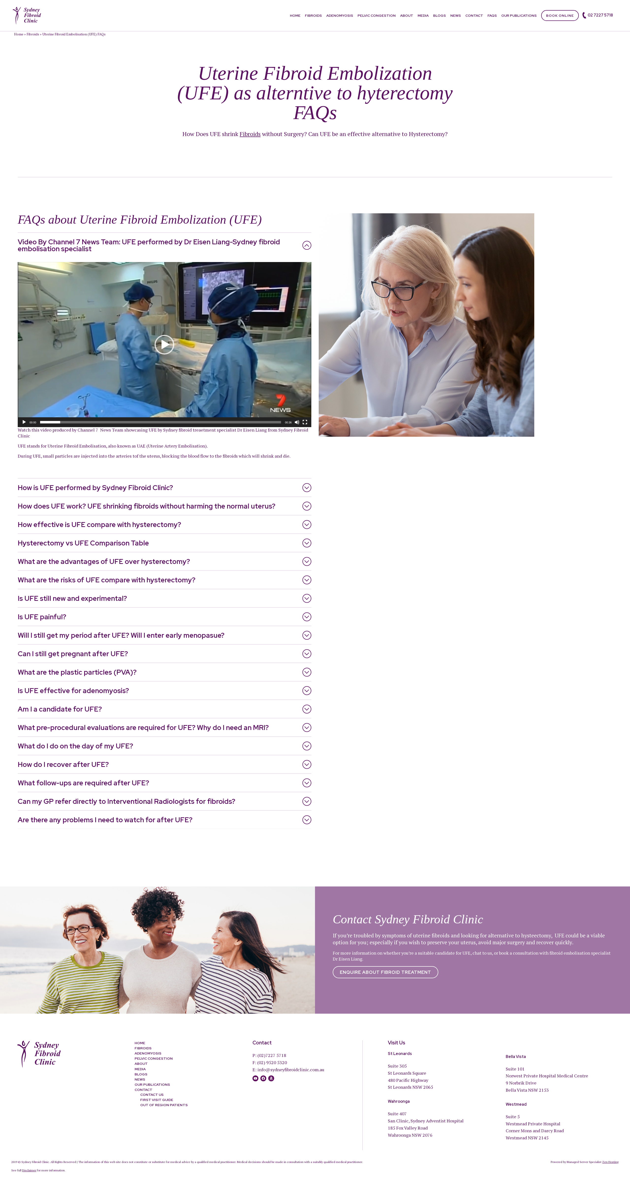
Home (295, 15)
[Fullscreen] (304, 422)
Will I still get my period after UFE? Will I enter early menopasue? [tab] (121, 635)
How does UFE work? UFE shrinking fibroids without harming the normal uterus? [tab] (146, 506)
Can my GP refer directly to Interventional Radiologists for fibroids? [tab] (126, 801)
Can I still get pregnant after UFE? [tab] (73, 653)
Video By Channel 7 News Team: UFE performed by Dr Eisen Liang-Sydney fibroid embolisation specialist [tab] (149, 245)
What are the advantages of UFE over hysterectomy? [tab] (104, 561)
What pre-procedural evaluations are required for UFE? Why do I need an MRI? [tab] (143, 727)
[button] (164, 345)
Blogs (439, 15)
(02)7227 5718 (271, 1055)
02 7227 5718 (600, 15)
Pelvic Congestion (377, 15)
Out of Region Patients (164, 1105)
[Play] (24, 422)
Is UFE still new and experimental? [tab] (72, 598)
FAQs (492, 15)
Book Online (560, 15)
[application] (164, 344)
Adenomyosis (339, 15)
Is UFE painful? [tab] (42, 616)
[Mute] (297, 422)
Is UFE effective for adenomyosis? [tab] (73, 690)
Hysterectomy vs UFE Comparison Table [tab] (83, 543)
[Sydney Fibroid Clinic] (27, 15)
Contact (474, 15)
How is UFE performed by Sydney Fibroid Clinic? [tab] (95, 487)
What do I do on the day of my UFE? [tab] (75, 746)
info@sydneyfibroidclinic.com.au (290, 1069)
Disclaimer (29, 1170)
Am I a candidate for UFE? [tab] (60, 709)
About (406, 15)
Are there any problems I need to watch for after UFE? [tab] (105, 819)
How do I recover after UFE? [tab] (63, 764)
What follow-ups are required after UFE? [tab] (83, 783)
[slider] (160, 422)
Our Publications (519, 15)
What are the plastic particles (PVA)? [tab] (77, 672)
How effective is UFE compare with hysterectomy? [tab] (99, 524)
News (455, 15)
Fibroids (313, 15)
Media (423, 15)
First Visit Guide (156, 1100)
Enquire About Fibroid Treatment (385, 972)
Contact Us (152, 1094)
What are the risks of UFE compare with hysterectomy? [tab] (106, 580)
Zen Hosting (610, 1162)
